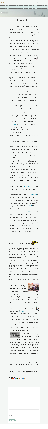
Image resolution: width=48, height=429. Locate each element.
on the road (35, 381)
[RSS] (19, 378)
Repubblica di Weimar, (15, 147)
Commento (11, 393)
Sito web (10, 415)
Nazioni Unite (31, 226)
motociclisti (29, 381)
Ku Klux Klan (25, 381)
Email (10, 411)
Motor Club (32, 381)
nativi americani (27, 186)
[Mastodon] (15, 378)
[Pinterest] (13, 378)
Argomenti (13, 380)
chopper (21, 381)
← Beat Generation (11, 385)
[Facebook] (9, 378)
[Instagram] (20, 378)
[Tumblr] (22, 378)
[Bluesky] (23, 378)
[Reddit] (12, 378)
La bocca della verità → (36, 385)
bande (14, 381)
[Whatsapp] (16, 378)
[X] (11, 378)
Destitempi (5, 2)
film (23, 381)
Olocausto (29, 205)
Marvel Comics (21, 311)
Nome (10, 406)
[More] (24, 378)
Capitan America (17, 381)
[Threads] (18, 378)
